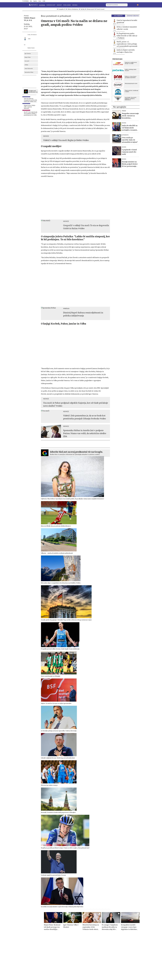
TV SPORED (25, 1)
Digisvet (59, 5)
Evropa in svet (50, 5)
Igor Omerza (28, 53)
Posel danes (67, 5)
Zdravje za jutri (90, 9)
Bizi (31, 1)
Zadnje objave (133, 16)
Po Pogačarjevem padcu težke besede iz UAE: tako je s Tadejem (127, 35)
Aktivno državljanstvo (73, 9)
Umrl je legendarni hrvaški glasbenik (127, 21)
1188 (43, 1)
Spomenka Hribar (29, 72)
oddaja (26, 64)
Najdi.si (35, 1)
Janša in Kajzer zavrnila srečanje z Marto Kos (126, 51)
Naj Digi (83, 9)
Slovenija (42, 5)
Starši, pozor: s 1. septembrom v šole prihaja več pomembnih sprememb (127, 44)
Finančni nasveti (100, 9)
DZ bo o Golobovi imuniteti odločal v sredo (127, 28)
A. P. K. (29, 20)
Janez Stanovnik (29, 68)
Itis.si (40, 1)
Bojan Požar (28, 57)
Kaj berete (118, 16)
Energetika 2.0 (62, 9)
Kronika (74, 5)
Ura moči (27, 61)
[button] (23, 5)
